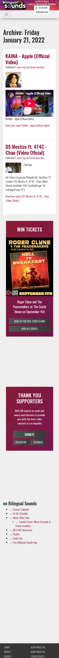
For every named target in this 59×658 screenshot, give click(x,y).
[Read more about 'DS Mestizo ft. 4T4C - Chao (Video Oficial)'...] (13, 168)
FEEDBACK (38, 442)
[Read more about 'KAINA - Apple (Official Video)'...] (13, 80)
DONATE (29, 434)
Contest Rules (37, 656)
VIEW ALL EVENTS (29, 329)
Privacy (7, 651)
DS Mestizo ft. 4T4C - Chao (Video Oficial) (26, 149)
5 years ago (20, 67)
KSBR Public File (38, 651)
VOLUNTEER (20, 442)
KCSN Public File (38, 647)
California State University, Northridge (42, 4)
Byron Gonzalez (37, 67)
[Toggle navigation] (6, 14)
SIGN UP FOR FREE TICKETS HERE (29, 321)
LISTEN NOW (42, 8)
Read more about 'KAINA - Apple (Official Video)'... (28, 125)
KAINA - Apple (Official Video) (28, 59)
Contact (8, 656)
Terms (6, 647)
